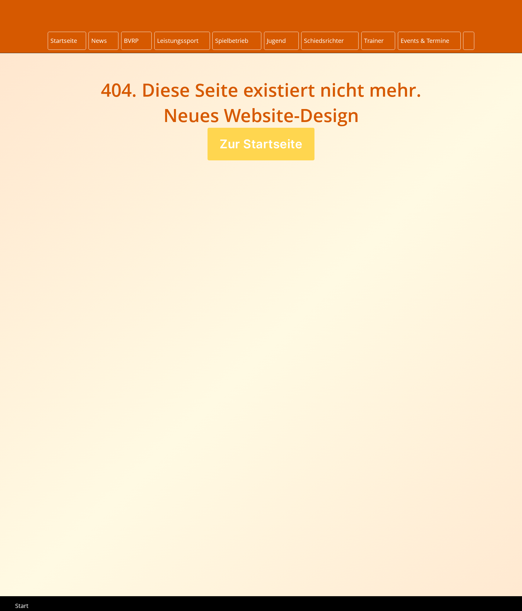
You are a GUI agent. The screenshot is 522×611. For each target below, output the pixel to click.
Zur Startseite (261, 144)
